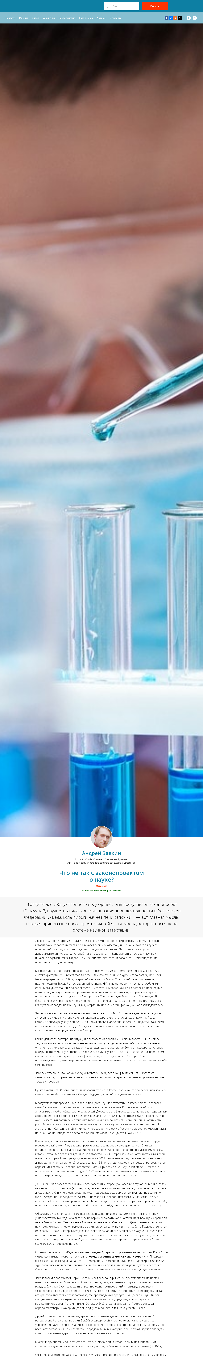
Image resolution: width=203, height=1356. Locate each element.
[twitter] (195, 18)
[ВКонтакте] (171, 18)
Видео (35, 17)
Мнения (23, 17)
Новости (10, 17)
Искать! (155, 6)
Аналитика (49, 17)
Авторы (101, 17)
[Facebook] (166, 18)
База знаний (86, 17)
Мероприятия (67, 17)
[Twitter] (180, 18)
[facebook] (189, 18)
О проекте (116, 17)
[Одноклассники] (175, 18)
